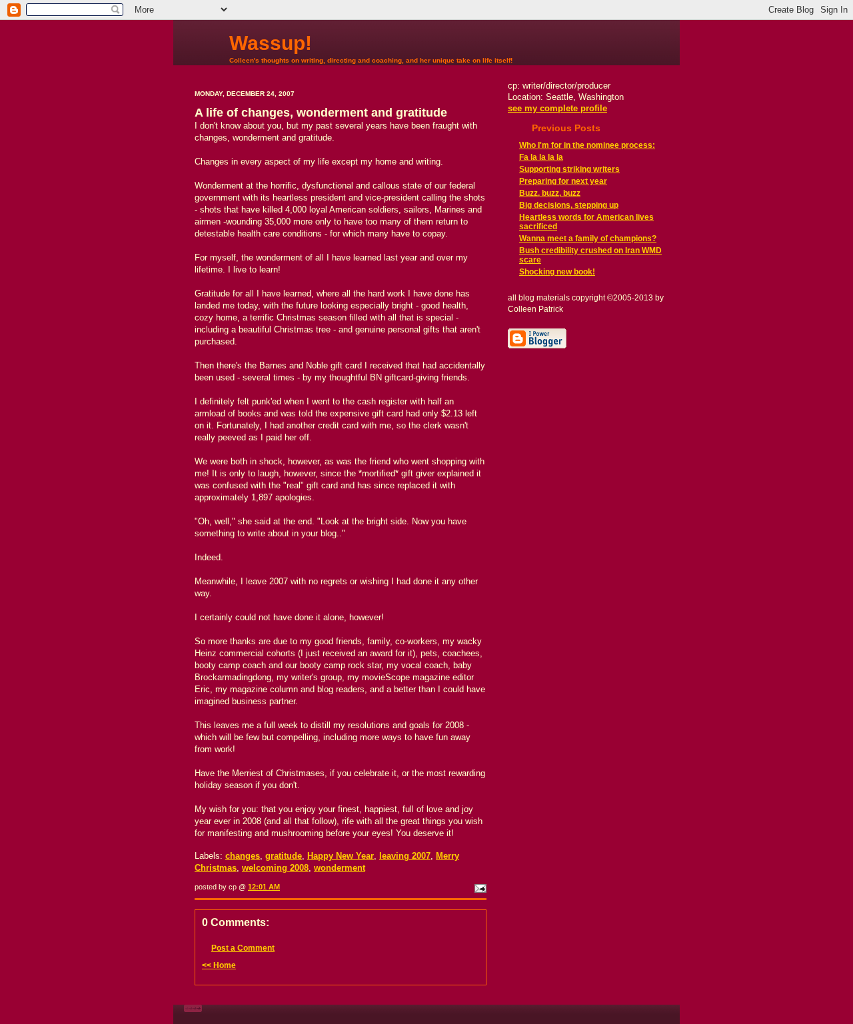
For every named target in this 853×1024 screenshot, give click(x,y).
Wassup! (270, 43)
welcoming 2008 (275, 868)
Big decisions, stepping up (568, 205)
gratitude (283, 856)
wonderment (339, 868)
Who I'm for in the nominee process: (587, 145)
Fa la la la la (541, 157)
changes (242, 856)
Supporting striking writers (569, 169)
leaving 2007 (404, 856)
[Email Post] (479, 887)
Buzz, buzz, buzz (549, 193)
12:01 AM (264, 887)
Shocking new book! (557, 271)
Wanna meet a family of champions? (587, 238)
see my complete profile (557, 108)
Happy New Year (340, 856)
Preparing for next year (563, 181)
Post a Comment (243, 948)
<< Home (219, 965)
